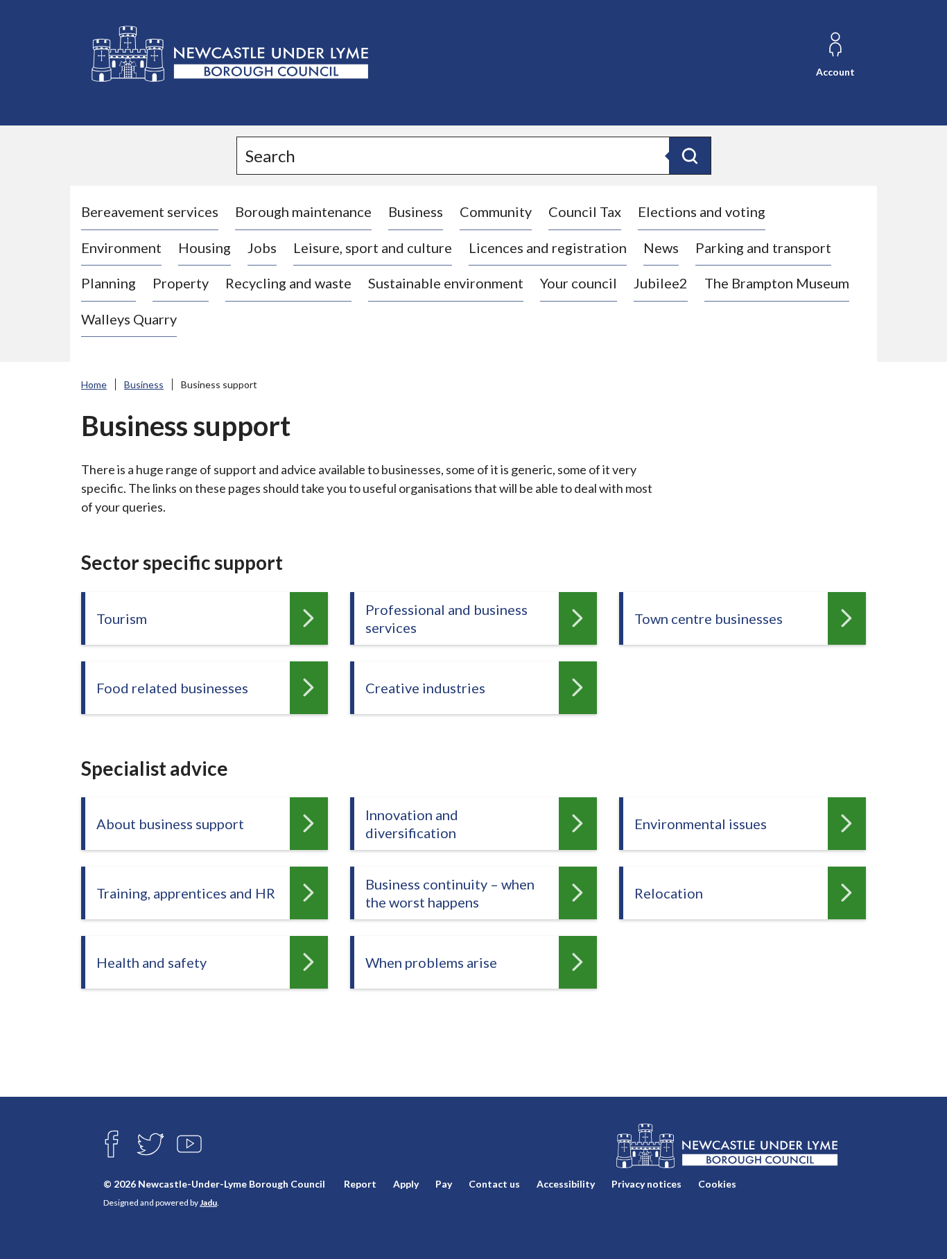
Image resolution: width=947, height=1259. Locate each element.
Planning (108, 283)
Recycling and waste (288, 283)
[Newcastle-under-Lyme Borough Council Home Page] (228, 54)
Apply (406, 1184)
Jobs (262, 247)
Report (360, 1184)
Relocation (668, 893)
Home (94, 384)
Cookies (717, 1184)
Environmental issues (700, 823)
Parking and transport (763, 247)
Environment (121, 247)
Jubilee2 (661, 283)
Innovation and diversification (411, 823)
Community (496, 211)
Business (415, 211)
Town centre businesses (708, 618)
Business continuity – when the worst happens (450, 893)
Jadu (208, 1202)
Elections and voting (701, 211)
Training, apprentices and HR (185, 893)
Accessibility (566, 1184)
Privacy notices (646, 1184)
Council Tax (584, 211)
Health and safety (151, 962)
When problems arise (431, 962)
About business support (170, 823)
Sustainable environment (445, 283)
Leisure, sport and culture (372, 247)
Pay (443, 1184)
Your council (578, 283)
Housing (204, 247)
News (661, 247)
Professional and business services (446, 618)
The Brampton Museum (776, 283)
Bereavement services (149, 211)
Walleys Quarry (129, 319)
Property (181, 283)
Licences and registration (548, 247)
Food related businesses (172, 687)
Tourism (121, 618)
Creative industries (425, 687)
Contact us (494, 1184)
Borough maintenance (303, 211)
